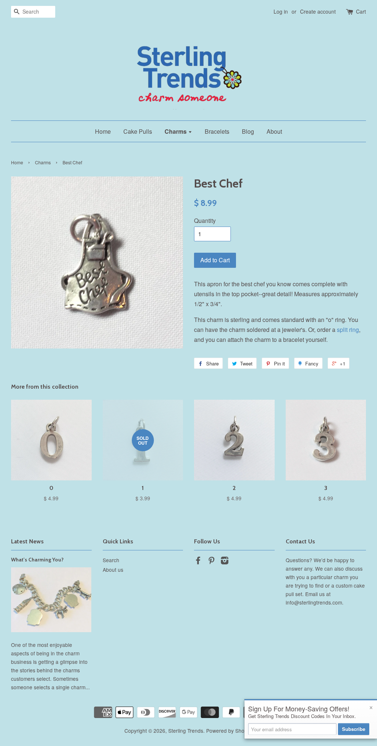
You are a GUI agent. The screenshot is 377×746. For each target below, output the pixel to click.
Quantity (205, 220)
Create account (318, 11)
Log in (281, 11)
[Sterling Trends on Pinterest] (211, 561)
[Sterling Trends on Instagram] (225, 561)
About (274, 131)
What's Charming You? (37, 560)
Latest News (27, 541)
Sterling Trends (185, 730)
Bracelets (217, 131)
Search (111, 560)
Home (103, 131)
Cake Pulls (137, 131)
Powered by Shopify (229, 730)
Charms (176, 131)
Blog (248, 131)
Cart (361, 11)
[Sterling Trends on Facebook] (198, 561)
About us (113, 569)
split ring (348, 329)
